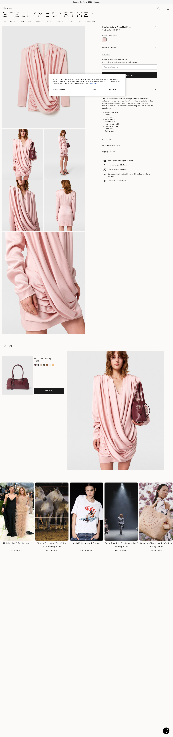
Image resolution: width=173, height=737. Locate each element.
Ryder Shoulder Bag (42, 359)
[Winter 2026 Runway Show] (51, 512)
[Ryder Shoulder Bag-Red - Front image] (17, 375)
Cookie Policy (93, 83)
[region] (87, 85)
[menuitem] (13, 22)
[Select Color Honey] (53, 365)
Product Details (107, 89)
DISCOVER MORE (17, 550)
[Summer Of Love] (156, 512)
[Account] (163, 8)
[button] (43, 77)
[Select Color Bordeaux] (35, 365)
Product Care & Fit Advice (111, 146)
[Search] (158, 8)
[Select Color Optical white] (50, 365)
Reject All (112, 89)
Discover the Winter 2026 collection (86, 2)
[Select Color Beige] (41, 365)
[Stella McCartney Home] (48, 14)
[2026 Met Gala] (17, 512)
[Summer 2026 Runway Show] (121, 512)
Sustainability (107, 140)
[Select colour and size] (155, 27)
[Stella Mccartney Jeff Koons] (86, 512)
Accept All (97, 89)
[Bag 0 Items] (167, 8)
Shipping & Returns (108, 151)
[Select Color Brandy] (47, 365)
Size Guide (106, 54)
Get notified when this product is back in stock (120, 62)
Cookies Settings (59, 89)
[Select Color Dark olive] (44, 365)
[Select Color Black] (38, 365)
